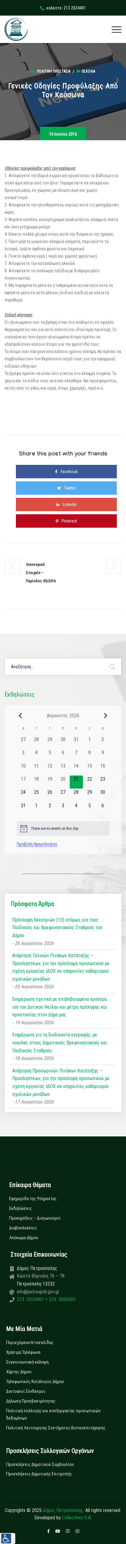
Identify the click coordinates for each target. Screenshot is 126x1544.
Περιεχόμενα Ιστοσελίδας (30, 1342)
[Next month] (105, 715)
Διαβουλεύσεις (23, 1228)
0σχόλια (88, 71)
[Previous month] (20, 715)
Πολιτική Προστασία (53, 71)
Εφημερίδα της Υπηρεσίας (33, 1198)
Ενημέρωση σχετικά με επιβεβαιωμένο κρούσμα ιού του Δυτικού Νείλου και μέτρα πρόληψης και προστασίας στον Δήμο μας (59, 1007)
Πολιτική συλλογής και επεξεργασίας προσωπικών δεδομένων (53, 1414)
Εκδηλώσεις (20, 1208)
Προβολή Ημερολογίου (37, 844)
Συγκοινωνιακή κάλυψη (27, 1362)
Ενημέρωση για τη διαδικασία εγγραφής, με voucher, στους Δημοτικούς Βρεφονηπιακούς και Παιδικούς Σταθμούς (59, 1042)
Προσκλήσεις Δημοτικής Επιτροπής (39, 1474)
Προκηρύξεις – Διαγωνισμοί (35, 1218)
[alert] (63, 828)
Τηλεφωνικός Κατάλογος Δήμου (35, 1381)
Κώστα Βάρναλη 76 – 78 (41, 1276)
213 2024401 (31, 1299)
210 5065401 (62, 1299)
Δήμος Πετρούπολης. (63, 1510)
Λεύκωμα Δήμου (23, 1237)
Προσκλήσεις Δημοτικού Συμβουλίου (40, 1464)
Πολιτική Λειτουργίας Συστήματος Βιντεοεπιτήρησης (56, 1428)
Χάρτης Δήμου (18, 1372)
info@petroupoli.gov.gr (38, 1292)
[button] (7, 1538)
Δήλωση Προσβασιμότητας (30, 1401)
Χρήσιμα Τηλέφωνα (23, 1352)
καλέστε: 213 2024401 (66, 7)
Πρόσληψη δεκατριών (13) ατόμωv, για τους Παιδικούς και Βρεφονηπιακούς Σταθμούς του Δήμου (57, 927)
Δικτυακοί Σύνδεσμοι (25, 1391)
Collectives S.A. (77, 1518)
